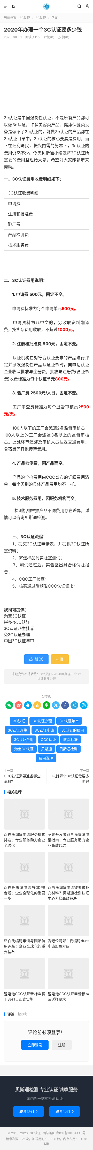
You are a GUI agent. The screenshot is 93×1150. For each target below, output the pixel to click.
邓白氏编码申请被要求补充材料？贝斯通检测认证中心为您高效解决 (68, 892)
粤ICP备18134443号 (71, 1133)
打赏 (60, 659)
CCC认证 (48, 739)
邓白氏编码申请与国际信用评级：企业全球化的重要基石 (24, 946)
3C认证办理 (42, 721)
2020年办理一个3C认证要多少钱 (43, 30)
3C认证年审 (69, 721)
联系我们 (28, 1111)
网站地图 (49, 1133)
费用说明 (46, 758)
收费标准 (70, 739)
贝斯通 (46, 749)
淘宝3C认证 (24, 749)
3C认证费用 (23, 739)
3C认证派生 (17, 730)
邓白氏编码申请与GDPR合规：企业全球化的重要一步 (24, 892)
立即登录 (35, 1045)
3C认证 (46, 6)
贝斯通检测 (68, 749)
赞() (63, 37)
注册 (61, 1045)
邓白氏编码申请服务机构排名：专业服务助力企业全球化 (24, 839)
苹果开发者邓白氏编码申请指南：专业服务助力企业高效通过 (68, 839)
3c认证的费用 (72, 730)
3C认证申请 (44, 730)
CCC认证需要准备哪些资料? (22, 779)
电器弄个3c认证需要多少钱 (70, 779)
